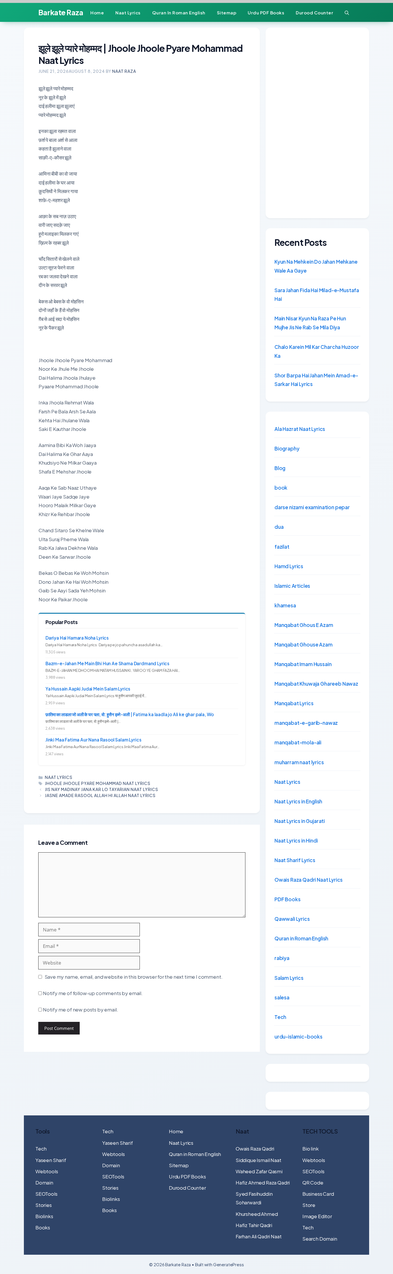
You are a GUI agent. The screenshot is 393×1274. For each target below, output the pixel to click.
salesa (281, 997)
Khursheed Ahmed (257, 1214)
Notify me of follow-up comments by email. (93, 993)
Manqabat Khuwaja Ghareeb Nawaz (316, 683)
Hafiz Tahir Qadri (254, 1225)
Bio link (310, 1148)
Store (308, 1205)
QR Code (312, 1182)
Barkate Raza (60, 12)
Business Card (318, 1194)
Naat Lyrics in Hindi (296, 840)
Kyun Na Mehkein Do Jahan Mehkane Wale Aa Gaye (316, 266)
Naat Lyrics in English (298, 801)
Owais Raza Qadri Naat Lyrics (308, 879)
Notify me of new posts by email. (80, 1009)
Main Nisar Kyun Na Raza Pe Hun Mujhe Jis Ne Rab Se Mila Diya (310, 322)
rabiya (281, 958)
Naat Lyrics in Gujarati (299, 821)
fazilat (281, 546)
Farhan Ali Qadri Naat (258, 1236)
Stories (43, 1205)
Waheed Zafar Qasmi (259, 1171)
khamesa (285, 605)
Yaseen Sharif (50, 1160)
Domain (44, 1182)
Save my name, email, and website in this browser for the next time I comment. (134, 976)
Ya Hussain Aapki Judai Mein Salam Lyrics (87, 688)
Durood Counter (314, 12)
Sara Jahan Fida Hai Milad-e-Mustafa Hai (316, 294)
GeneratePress (228, 1264)
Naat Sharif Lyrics (294, 860)
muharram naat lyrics (299, 762)
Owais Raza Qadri (255, 1148)
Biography (286, 448)
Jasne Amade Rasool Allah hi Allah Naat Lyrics (100, 795)
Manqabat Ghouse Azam (303, 644)
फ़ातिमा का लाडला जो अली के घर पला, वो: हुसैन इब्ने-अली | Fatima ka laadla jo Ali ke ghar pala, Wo (129, 714)
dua (279, 527)
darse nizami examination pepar (312, 507)
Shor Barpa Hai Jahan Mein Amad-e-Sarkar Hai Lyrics (316, 379)
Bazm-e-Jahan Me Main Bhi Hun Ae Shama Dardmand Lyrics (107, 663)
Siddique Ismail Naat (258, 1160)
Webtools (46, 1171)
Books (42, 1227)
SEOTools (46, 1194)
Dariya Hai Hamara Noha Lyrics (77, 637)
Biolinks (44, 1216)
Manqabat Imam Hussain (302, 664)
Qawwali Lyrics (292, 919)
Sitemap (226, 12)
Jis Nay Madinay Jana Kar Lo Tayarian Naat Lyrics (101, 789)
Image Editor (317, 1216)
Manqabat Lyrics (293, 703)
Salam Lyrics (289, 978)
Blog (279, 468)
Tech (280, 1017)
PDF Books (287, 899)
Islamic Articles (292, 586)
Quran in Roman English (178, 12)
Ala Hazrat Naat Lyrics (299, 429)
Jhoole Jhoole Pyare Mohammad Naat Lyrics (97, 783)
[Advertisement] (317, 123)
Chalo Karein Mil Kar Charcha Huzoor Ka (316, 351)
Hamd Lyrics (288, 566)
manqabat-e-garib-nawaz (306, 723)
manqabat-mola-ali (297, 742)
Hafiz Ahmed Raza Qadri (263, 1182)
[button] (347, 12)
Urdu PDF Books (266, 12)
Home (97, 12)
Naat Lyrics (128, 12)
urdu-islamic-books (298, 1036)
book (280, 487)
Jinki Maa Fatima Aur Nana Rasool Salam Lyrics (93, 739)
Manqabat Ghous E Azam (303, 625)
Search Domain (319, 1238)
